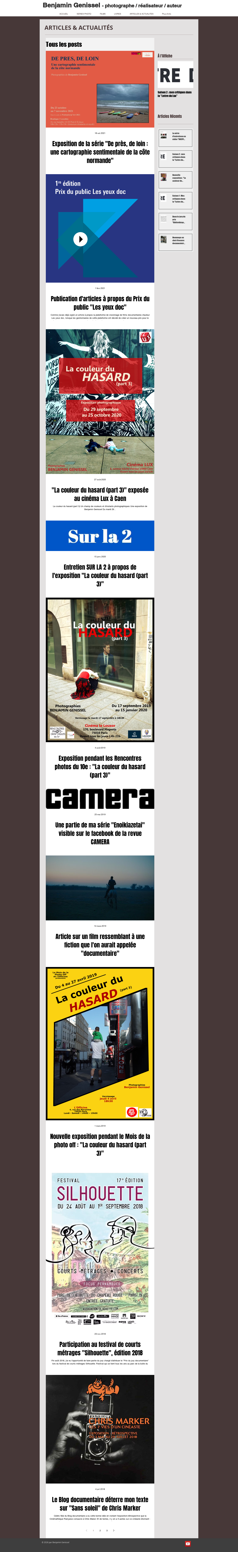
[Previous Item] (162, 74)
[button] (169, 12)
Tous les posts (64, 44)
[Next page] (114, 1530)
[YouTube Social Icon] (188, 1544)
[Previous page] (86, 1530)
